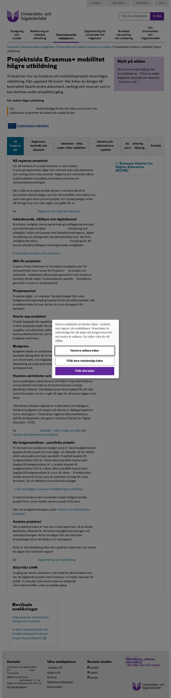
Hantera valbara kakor (84, 350)
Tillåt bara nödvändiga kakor (84, 361)
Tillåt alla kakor (85, 371)
